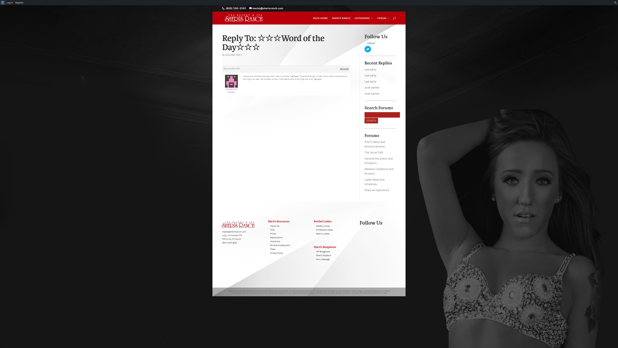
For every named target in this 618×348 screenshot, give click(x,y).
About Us (274, 225)
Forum (381, 18)
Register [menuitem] (19, 2)
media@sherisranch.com (234, 231)
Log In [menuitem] (10, 2)
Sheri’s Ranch (341, 18)
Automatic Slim (232, 54)
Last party (370, 69)
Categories (362, 18)
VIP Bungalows (323, 251)
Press (272, 249)
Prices (273, 233)
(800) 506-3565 (229, 242)
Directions (275, 241)
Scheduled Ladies (324, 229)
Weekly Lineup (323, 225)
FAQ (272, 229)
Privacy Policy (276, 253)
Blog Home (320, 18)
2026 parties (372, 87)
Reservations (276, 237)
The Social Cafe (374, 152)
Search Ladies (322, 233)
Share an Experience (377, 190)
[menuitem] (3, 2)
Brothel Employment (280, 245)
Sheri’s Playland (323, 255)
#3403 (344, 69)
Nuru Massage (323, 259)
